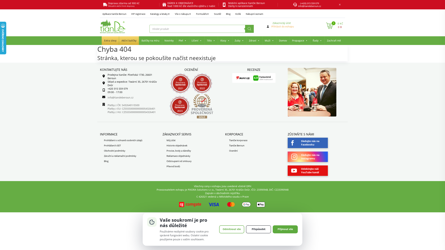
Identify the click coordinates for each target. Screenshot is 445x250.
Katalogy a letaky (159, 13)
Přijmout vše (285, 229)
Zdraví (252, 40)
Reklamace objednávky (178, 155)
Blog (228, 13)
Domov (283, 40)
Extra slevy (110, 40)
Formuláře (201, 13)
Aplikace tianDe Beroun (114, 13)
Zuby (237, 40)
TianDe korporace (238, 140)
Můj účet (171, 140)
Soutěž (217, 13)
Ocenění (233, 150)
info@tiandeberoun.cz (309, 6)
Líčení (195, 40)
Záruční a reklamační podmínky (120, 155)
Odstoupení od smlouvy (179, 161)
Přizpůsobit (258, 229)
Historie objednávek (177, 145)
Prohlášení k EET (112, 145)
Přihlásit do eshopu (282, 26)
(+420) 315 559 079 (309, 3)
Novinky (169, 40)
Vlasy (223, 40)
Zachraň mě (334, 40)
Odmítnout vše (232, 229)
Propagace (298, 40)
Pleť (181, 40)
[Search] (249, 29)
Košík (238, 13)
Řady (315, 40)
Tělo (209, 40)
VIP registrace (138, 13)
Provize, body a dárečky (179, 150)
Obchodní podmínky (114, 150)
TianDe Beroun (236, 145)
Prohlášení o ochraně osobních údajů (123, 140)
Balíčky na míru (150, 40)
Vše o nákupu (182, 13)
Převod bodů (173, 166)
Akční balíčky (129, 40)
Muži (267, 40)
